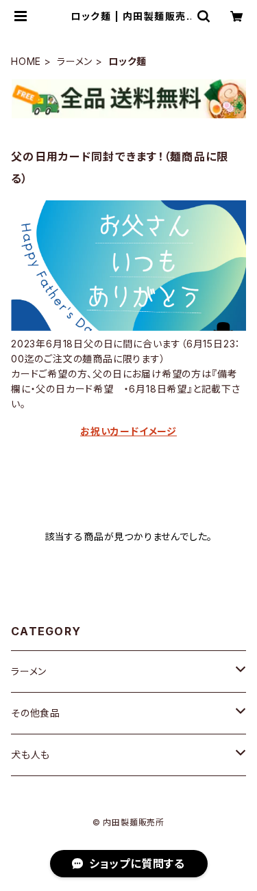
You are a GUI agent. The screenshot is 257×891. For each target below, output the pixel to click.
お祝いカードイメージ (128, 431)
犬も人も (30, 754)
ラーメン (75, 61)
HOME (26, 61)
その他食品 (35, 713)
